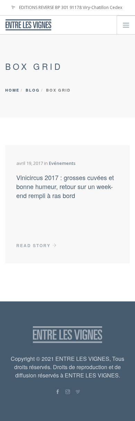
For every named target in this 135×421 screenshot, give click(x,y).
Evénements (62, 163)
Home (12, 90)
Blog (33, 90)
